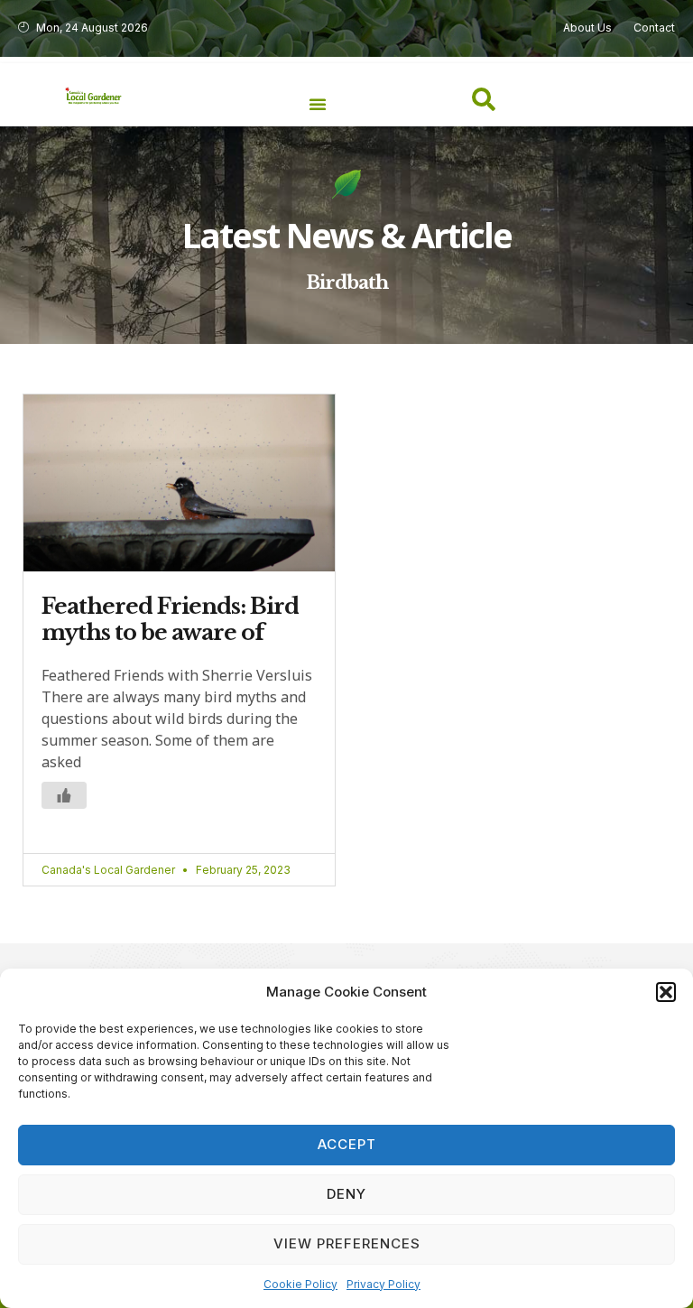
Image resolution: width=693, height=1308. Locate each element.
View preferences (346, 1243)
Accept (347, 1144)
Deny (346, 1193)
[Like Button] (64, 795)
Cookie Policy (300, 1284)
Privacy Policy (383, 1284)
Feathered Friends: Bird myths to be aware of (170, 619)
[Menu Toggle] (318, 104)
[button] (666, 992)
